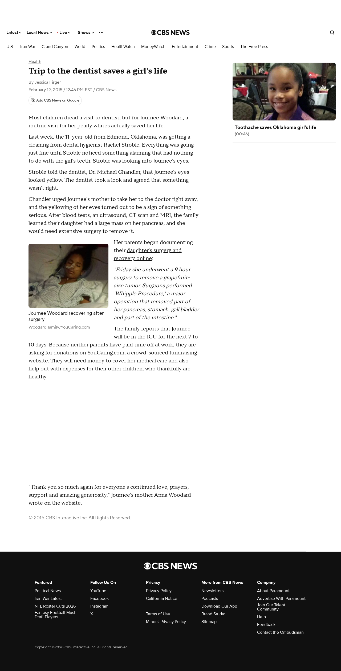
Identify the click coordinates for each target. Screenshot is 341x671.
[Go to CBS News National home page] (170, 32)
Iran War (27, 46)
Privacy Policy (159, 591)
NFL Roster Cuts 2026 (55, 606)
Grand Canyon (55, 46)
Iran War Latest (48, 598)
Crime (210, 46)
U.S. (10, 46)
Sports (228, 46)
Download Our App (219, 606)
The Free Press (254, 46)
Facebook (99, 598)
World (80, 46)
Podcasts (209, 598)
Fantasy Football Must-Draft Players (56, 615)
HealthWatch (123, 46)
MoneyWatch (153, 46)
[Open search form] (332, 32)
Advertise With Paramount (281, 598)
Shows (85, 32)
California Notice (161, 598)
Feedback (266, 625)
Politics (98, 46)
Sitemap (209, 622)
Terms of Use (158, 614)
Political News (48, 591)
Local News (38, 32)
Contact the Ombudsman (280, 632)
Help (261, 617)
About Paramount (273, 591)
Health (35, 61)
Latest (12, 32)
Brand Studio (213, 614)
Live (63, 32)
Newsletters (212, 591)
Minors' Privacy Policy (166, 622)
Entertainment (185, 46)
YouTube (98, 591)
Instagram (99, 606)
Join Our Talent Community (271, 607)
